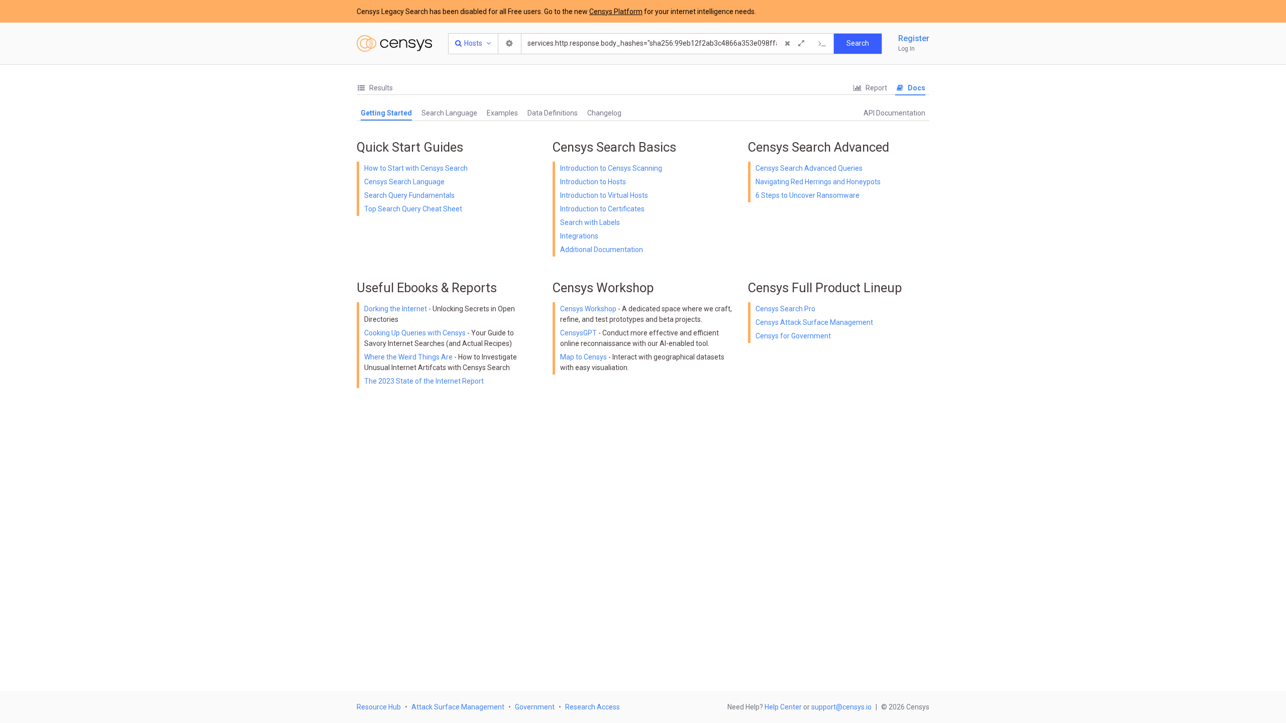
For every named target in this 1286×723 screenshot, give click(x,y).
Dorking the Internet (396, 309)
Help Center (783, 707)
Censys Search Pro (785, 309)
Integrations (579, 236)
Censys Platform (615, 12)
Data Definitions (552, 113)
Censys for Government (793, 336)
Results (380, 88)
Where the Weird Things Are (409, 357)
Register (913, 38)
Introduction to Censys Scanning (611, 168)
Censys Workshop (588, 309)
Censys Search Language (404, 182)
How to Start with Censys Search (416, 168)
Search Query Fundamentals (409, 195)
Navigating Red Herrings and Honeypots (818, 182)
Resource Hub (379, 707)
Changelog (604, 113)
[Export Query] (822, 44)
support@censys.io (841, 707)
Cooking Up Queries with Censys (415, 333)
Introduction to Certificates (602, 209)
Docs (915, 88)
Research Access (592, 707)
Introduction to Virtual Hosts (604, 195)
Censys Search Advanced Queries (809, 168)
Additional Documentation (601, 250)
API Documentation (894, 113)
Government (535, 707)
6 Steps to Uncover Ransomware (808, 195)
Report (875, 88)
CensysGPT (578, 333)
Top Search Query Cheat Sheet (413, 209)
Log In (906, 48)
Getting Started (386, 113)
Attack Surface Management (457, 707)
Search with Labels (590, 222)
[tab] (375, 88)
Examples (502, 113)
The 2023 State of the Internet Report (424, 381)
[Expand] (801, 44)
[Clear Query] (787, 44)
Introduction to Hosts (593, 182)
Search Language (449, 113)
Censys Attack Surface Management (814, 322)
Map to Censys (583, 357)
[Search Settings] (509, 44)
